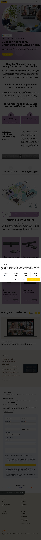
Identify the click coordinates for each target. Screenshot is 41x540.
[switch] (15, 275)
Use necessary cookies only (20, 279)
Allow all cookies (33, 279)
